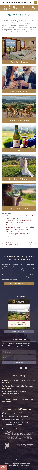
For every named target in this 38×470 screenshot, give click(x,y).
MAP (23, 9)
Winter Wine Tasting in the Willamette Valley (18, 380)
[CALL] (33, 7)
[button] (35, 2)
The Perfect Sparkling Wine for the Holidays (18, 386)
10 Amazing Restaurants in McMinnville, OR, (18, 399)
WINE (5, 9)
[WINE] (5, 7)
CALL (33, 9)
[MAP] (24, 7)
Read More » (6, 383)
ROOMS (14, 9)
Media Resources (19, 460)
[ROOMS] (14, 7)
